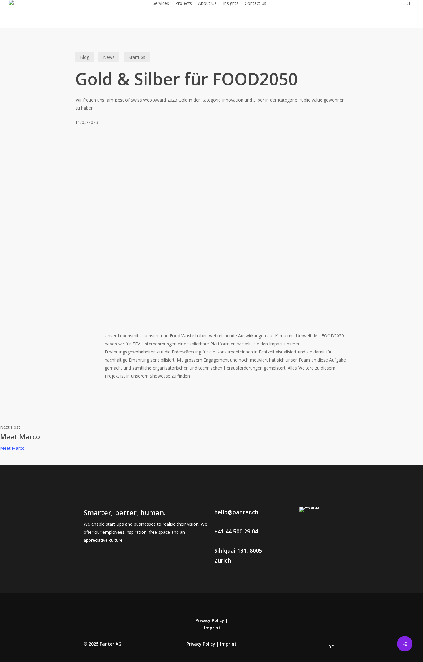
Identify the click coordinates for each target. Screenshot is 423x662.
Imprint (212, 628)
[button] (236, 512)
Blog (84, 57)
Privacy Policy (209, 620)
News (109, 57)
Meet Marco (12, 448)
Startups (137, 57)
